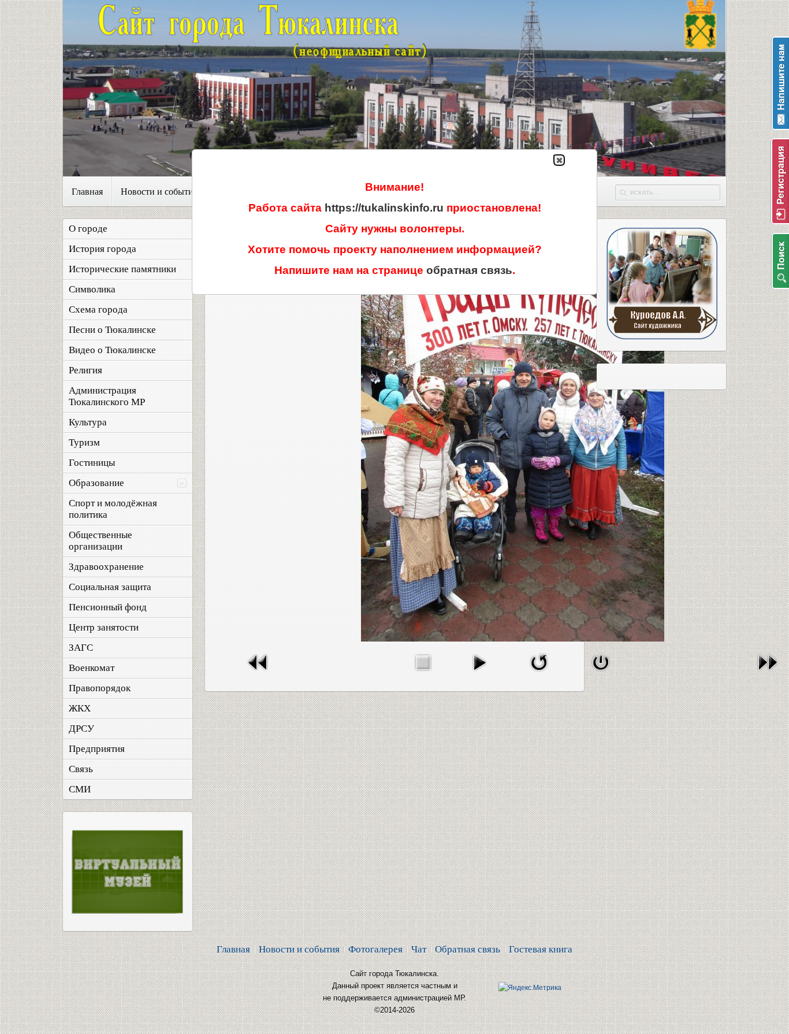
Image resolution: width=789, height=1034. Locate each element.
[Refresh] (539, 673)
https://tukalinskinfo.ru (384, 208)
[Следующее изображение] (767, 673)
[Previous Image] (258, 673)
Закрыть (559, 160)
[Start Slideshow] (479, 673)
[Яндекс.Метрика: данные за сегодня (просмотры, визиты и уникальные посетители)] (529, 988)
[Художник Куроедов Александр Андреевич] (661, 336)
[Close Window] (601, 673)
